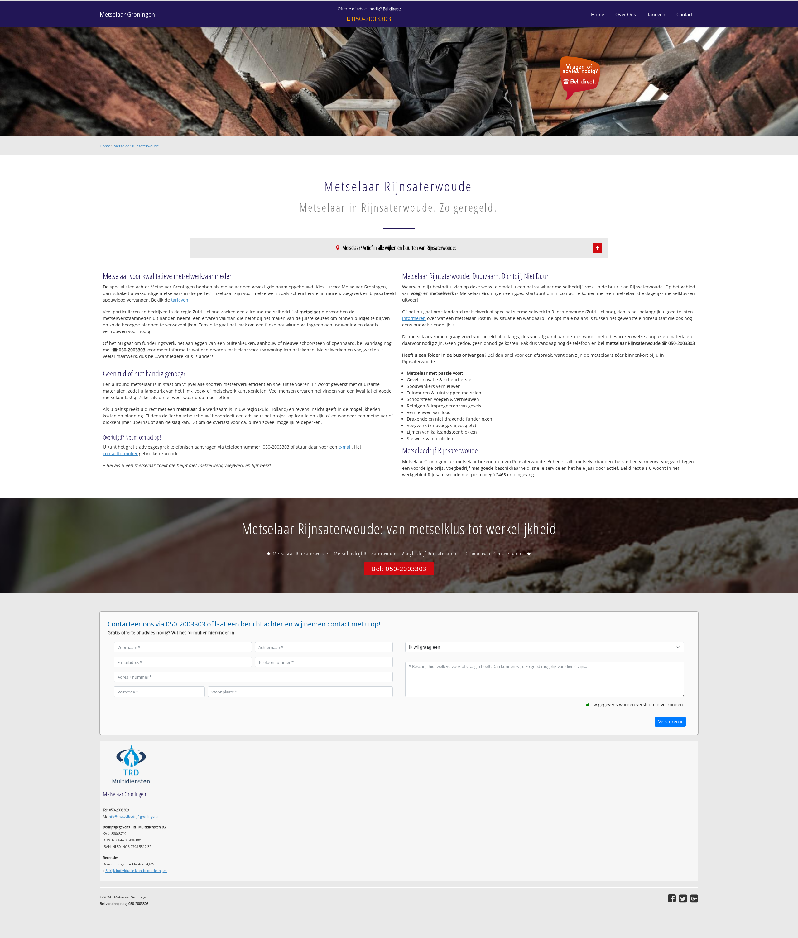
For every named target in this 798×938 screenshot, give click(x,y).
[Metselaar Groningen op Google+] (694, 898)
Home (105, 146)
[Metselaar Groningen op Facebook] (672, 898)
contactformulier (120, 453)
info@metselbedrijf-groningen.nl (134, 816)
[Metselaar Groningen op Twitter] (683, 898)
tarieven (179, 300)
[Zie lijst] (597, 248)
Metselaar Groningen (127, 14)
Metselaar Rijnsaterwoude (136, 146)
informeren (414, 318)
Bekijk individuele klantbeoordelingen (136, 870)
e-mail (345, 447)
